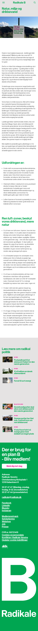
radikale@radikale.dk (11, 497)
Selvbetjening (8, 519)
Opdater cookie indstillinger (15, 540)
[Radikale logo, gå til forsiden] (19, 3)
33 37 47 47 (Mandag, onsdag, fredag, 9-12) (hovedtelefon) (15, 488)
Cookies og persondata (13, 535)
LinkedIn (6, 505)
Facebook (6, 503)
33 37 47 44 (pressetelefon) (15, 492)
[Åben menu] (3, 2)
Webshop (6, 521)
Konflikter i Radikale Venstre (15, 537)
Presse (5, 526)
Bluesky (5, 508)
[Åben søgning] (35, 2)
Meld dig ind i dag (14, 466)
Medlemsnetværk (10, 516)
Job (3, 524)
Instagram (6, 510)
